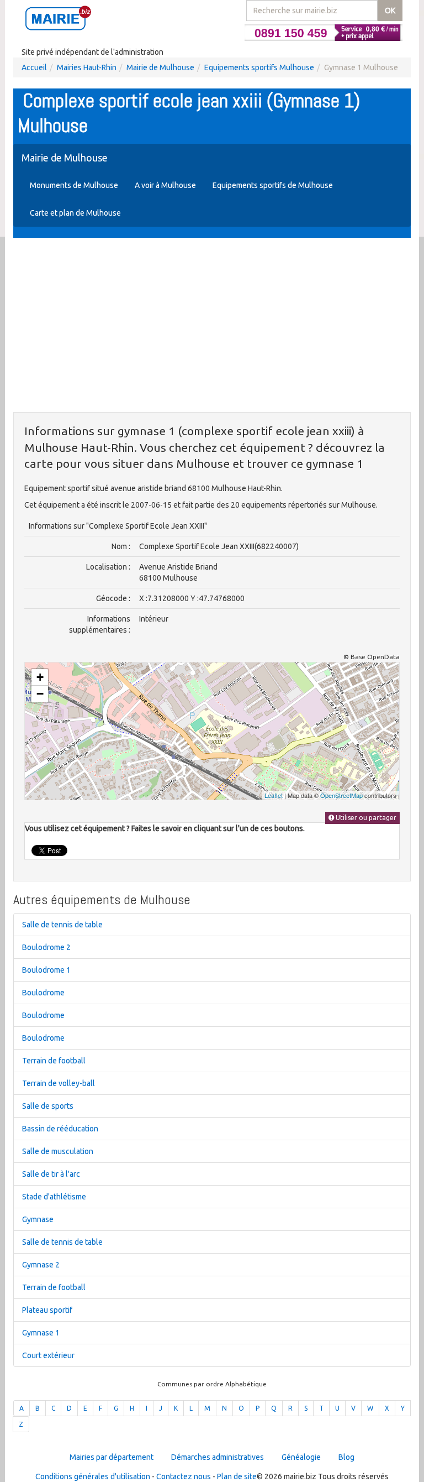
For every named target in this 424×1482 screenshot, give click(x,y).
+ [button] (40, 677)
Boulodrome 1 (46, 970)
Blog (346, 1457)
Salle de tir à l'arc (51, 1174)
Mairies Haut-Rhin (86, 67)
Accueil (34, 67)
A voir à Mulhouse (165, 185)
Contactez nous (183, 1476)
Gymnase (38, 1219)
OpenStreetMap (341, 795)
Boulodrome (43, 992)
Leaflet (273, 795)
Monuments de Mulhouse (74, 185)
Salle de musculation (57, 1151)
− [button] (40, 694)
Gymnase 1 (41, 1332)
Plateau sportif (47, 1310)
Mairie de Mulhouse (160, 67)
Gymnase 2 (41, 1264)
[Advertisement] (212, 326)
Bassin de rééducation (60, 1128)
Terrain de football (54, 1060)
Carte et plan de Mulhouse (75, 212)
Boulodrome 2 (46, 947)
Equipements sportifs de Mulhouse (273, 185)
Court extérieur (48, 1355)
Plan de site (237, 1476)
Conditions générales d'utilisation (92, 1476)
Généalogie (301, 1457)
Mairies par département (111, 1457)
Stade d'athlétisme (54, 1196)
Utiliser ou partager (365, 817)
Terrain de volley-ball (58, 1083)
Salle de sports (47, 1106)
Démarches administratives (217, 1457)
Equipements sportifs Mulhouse (259, 67)
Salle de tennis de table (62, 924)
